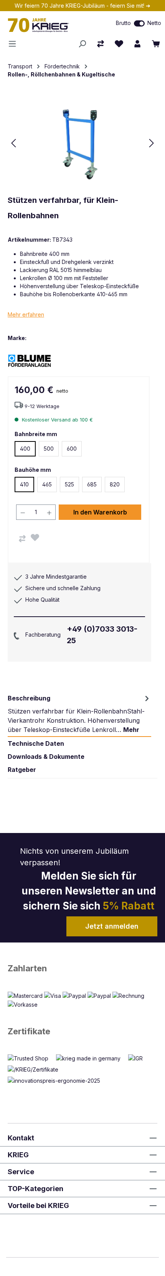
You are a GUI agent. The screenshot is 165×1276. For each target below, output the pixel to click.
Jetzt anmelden (112, 926)
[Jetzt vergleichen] (100, 43)
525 (69, 484)
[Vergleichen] (22, 538)
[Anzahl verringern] (22, 512)
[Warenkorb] (156, 43)
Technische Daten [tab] (36, 743)
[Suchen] (82, 43)
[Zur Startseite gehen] (48, 25)
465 (47, 484)
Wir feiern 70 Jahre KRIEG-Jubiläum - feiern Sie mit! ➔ (82, 5)
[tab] (79, 714)
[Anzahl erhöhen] (49, 512)
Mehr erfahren (26, 314)
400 (25, 448)
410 (24, 484)
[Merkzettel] (119, 43)
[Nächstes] (151, 143)
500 (49, 448)
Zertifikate (29, 1031)
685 (92, 484)
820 (115, 484)
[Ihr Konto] (137, 43)
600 (72, 448)
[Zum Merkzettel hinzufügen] (35, 537)
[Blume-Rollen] (34, 360)
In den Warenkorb (100, 512)
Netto (154, 23)
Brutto (123, 23)
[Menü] (14, 43)
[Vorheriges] (13, 143)
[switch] (139, 23)
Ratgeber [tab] (22, 769)
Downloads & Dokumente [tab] (46, 756)
